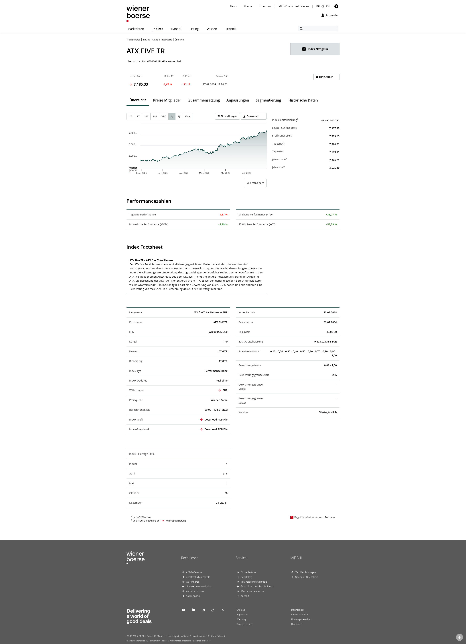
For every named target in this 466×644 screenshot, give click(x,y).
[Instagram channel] (203, 610)
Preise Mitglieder (167, 100)
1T (130, 116)
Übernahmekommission (199, 586)
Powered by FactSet (158, 640)
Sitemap (241, 609)
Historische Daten (303, 100)
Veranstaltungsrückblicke (254, 581)
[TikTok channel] (213, 610)
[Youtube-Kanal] (183, 610)
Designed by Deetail (202, 640)
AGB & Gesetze (194, 572)
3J (179, 116)
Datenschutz (297, 609)
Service (241, 557)
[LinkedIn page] (193, 610)
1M (146, 116)
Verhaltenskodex (195, 591)
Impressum (242, 614)
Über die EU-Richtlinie (306, 577)
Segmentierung (268, 100)
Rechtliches (189, 557)
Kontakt (245, 596)
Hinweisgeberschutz (301, 619)
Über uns (265, 6)
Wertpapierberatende (252, 591)
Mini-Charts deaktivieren (294, 6)
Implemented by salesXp (180, 640)
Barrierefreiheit (244, 624)
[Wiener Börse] (138, 13)
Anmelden (332, 15)
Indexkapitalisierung (175, 520)
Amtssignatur (193, 596)
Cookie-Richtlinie (299, 614)
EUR (225, 390)
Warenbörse (192, 581)
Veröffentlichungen (305, 572)
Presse (248, 6)
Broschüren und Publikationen (257, 586)
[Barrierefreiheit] (336, 6)
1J (172, 116)
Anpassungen (237, 100)
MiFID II (296, 557)
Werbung (241, 619)
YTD (163, 116)
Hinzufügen (326, 77)
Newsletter (246, 577)
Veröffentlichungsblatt (198, 577)
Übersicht (137, 100)
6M (155, 116)
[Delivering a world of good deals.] (139, 616)
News (233, 6)
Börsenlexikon (248, 572)
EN (328, 6)
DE (318, 6)
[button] (314, 49)
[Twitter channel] (222, 610)
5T (138, 116)
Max (187, 116)
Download (253, 116)
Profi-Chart (256, 183)
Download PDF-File (216, 419)
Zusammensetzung (204, 100)
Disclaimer (296, 624)
